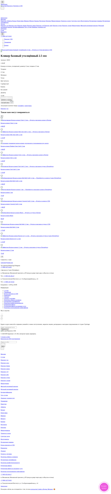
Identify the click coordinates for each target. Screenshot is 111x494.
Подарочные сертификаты (12, 301)
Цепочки (48, 21)
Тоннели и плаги (66, 21)
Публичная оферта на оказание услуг (15, 306)
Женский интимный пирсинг (89, 25)
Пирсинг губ (40, 25)
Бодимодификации (18, 27)
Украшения (7, 292)
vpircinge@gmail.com (7, 262)
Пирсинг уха (4, 25)
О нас (2, 30)
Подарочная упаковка (95, 21)
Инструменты (85, 21)
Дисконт (6, 297)
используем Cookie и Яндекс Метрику (41, 489)
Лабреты (9, 21)
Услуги (3, 24)
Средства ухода (75, 21)
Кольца (14, 21)
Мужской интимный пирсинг (9, 389)
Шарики (26, 21)
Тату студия (27, 27)
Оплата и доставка (9, 298)
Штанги (31, 21)
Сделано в (5, 337)
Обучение (4, 28)
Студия (6, 290)
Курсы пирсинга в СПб (11, 293)
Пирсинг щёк (48, 25)
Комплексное (10, 339)
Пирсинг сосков (67, 25)
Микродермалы (56, 21)
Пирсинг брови (22, 25)
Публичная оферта (9, 304)
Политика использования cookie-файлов (16, 307)
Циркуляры (20, 21)
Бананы (36, 21)
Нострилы (42, 21)
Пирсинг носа (13, 25)
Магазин (3, 19)
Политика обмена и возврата (12, 300)
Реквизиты (7, 295)
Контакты (4, 32)
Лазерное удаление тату (39, 27)
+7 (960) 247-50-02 (6, 36)
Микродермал (76, 25)
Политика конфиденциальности (13, 303)
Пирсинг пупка (57, 25)
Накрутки (4, 21)
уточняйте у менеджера (24, 105)
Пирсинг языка (31, 25)
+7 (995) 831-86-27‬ (8, 276)
